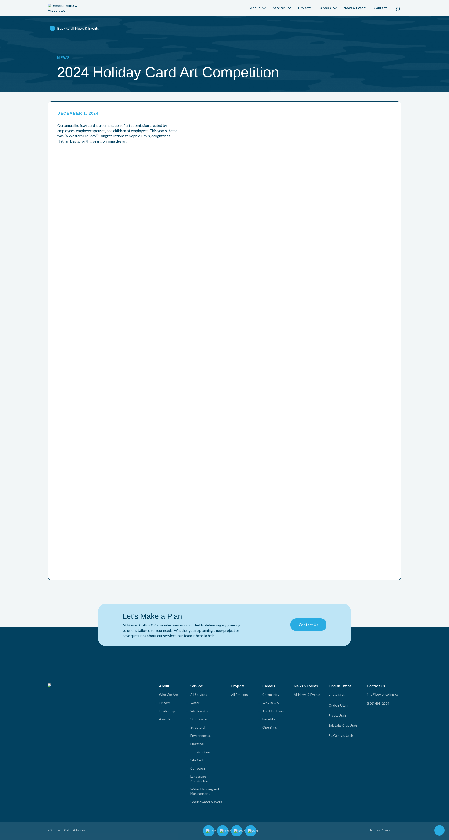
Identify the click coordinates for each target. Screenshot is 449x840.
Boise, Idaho (338, 695)
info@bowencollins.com (384, 694)
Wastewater (199, 711)
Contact (380, 8)
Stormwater (199, 719)
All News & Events (307, 694)
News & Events (355, 8)
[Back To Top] (439, 831)
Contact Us (308, 624)
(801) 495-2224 (378, 703)
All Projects (239, 694)
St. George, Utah (341, 735)
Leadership (167, 711)
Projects (304, 8)
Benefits (268, 719)
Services (279, 8)
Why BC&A (270, 703)
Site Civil (196, 760)
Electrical (197, 744)
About (255, 8)
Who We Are (168, 694)
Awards (164, 719)
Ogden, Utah (338, 705)
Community (270, 694)
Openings (269, 727)
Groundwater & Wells (206, 802)
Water (194, 703)
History (164, 703)
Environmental (200, 735)
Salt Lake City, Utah (343, 725)
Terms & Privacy (380, 830)
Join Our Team (273, 711)
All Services (198, 694)
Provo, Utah (337, 715)
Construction (200, 752)
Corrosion (197, 768)
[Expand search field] (397, 8)
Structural (197, 727)
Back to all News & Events (78, 28)
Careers (325, 8)
